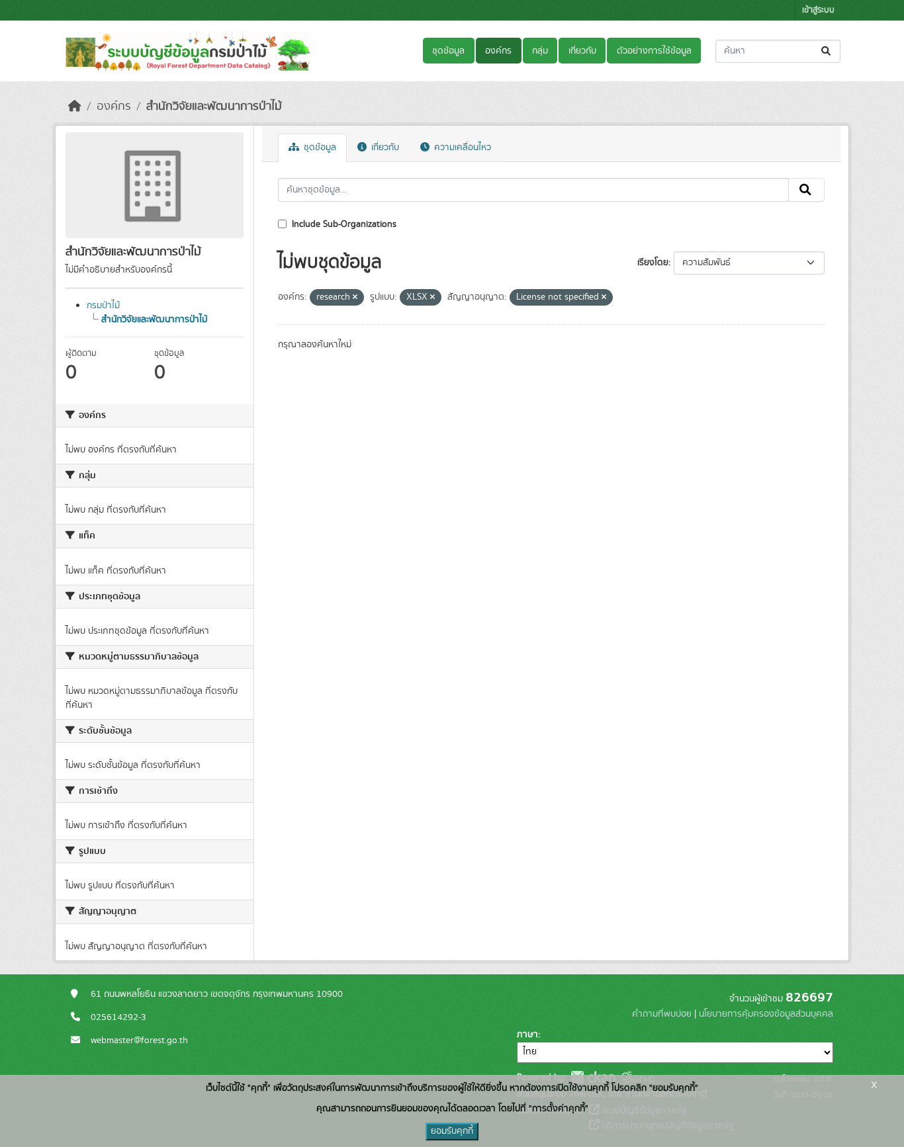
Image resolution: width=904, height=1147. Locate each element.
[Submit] (827, 51)
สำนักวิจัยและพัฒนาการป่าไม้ (214, 106)
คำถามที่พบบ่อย (662, 1014)
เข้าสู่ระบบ (818, 10)
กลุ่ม (540, 51)
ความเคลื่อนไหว (461, 147)
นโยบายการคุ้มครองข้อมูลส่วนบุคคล (766, 1014)
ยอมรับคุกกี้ (452, 1131)
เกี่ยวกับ (582, 51)
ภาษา (527, 1034)
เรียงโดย (652, 262)
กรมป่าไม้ (103, 305)
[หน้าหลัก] (74, 106)
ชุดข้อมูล (448, 51)
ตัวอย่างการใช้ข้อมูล (654, 51)
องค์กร (498, 51)
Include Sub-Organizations (342, 224)
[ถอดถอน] (355, 297)
